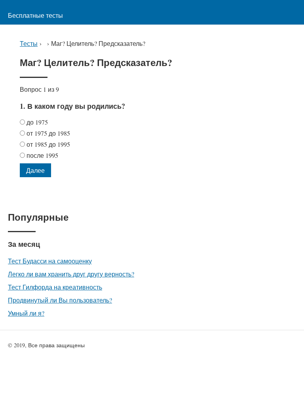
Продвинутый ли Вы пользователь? (60, 300)
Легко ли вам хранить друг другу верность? (71, 274)
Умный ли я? (26, 313)
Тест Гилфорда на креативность (55, 287)
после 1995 (43, 155)
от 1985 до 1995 (49, 144)
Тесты (29, 43)
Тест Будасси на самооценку (50, 261)
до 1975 (38, 122)
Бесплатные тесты (35, 15)
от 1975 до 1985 (49, 133)
